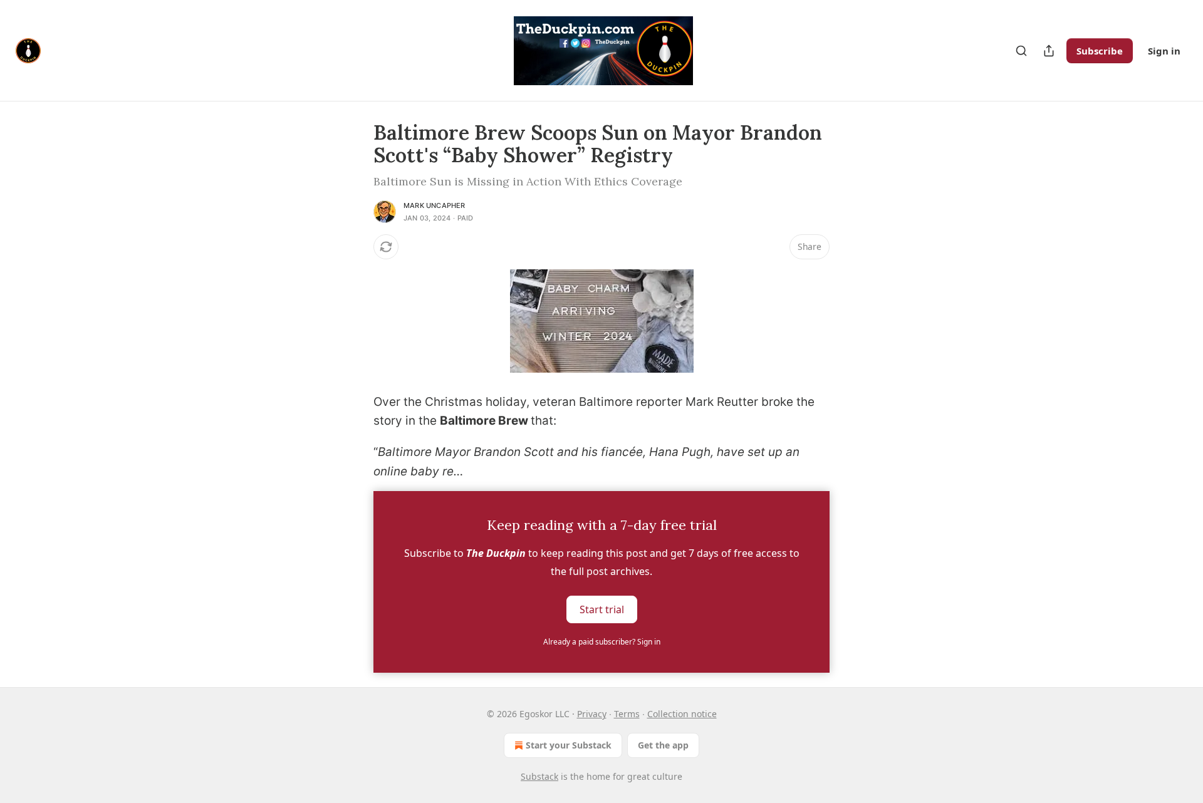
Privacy (592, 714)
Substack (539, 776)
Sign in (1164, 50)
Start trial (602, 609)
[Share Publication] (1048, 50)
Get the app (663, 745)
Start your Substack (569, 745)
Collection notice (682, 714)
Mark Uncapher (435, 205)
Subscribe (1099, 50)
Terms (627, 714)
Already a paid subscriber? (601, 641)
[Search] (1021, 50)
